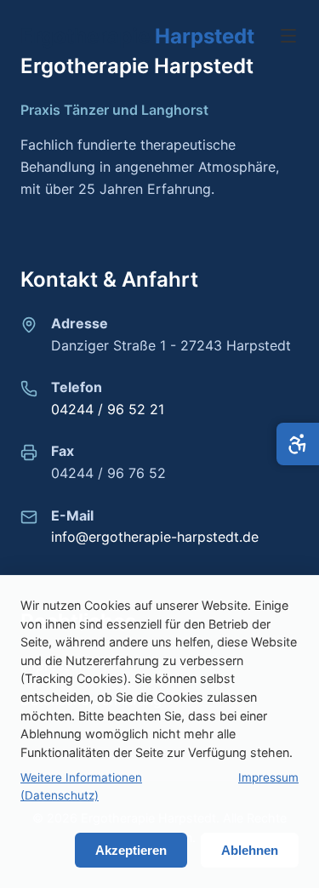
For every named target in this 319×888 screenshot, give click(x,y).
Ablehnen (249, 850)
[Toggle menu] (288, 37)
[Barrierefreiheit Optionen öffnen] (297, 444)
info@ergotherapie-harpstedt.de (155, 536)
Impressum (268, 777)
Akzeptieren (131, 850)
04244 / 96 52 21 (107, 409)
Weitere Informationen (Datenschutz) (81, 787)
